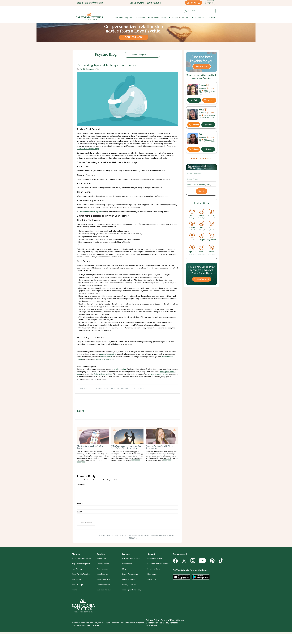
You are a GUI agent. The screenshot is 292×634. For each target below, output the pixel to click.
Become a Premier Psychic (157, 564)
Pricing (163, 17)
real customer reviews (159, 374)
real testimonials (106, 357)
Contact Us (211, 17)
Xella (201, 109)
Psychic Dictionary (154, 569)
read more (81, 462)
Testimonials (141, 17)
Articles (185, 17)
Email (79, 512)
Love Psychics (102, 574)
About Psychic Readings (81, 574)
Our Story (119, 17)
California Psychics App (131, 558)
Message (211, 100)
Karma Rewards (198, 17)
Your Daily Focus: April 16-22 (113, 536)
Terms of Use (167, 620)
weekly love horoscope (105, 359)
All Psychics (101, 558)
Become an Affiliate (154, 558)
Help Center (152, 574)
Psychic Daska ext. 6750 (89, 69)
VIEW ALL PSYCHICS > (201, 158)
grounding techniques (121, 388)
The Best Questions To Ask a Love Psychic (90, 447)
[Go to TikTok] (220, 561)
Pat (200, 134)
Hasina (202, 85)
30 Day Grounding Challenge (88, 149)
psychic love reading (108, 354)
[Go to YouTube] (202, 561)
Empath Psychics (103, 579)
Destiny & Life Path (129, 585)
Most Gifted (76, 579)
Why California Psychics (81, 564)
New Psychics (102, 569)
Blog (124, 569)
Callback (195, 125)
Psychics (128, 17)
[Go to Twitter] (184, 561)
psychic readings (120, 369)
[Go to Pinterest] (212, 561)
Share (140, 388)
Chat (208, 124)
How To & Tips (77, 585)
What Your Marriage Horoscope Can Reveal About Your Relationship (126, 447)
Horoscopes (174, 17)
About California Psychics (81, 558)
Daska (81, 411)
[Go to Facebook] (176, 561)
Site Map (180, 620)
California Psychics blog (103, 374)
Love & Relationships (101, 388)
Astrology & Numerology (131, 590)
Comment (81, 484)
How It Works (153, 17)
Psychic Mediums (103, 585)
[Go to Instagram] (193, 561)
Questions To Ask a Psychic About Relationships (159, 447)
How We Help (77, 569)
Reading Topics (103, 564)
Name (79, 503)
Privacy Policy (152, 620)
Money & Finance (129, 579)
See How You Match (201, 279)
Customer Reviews (104, 590)
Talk (194, 100)
